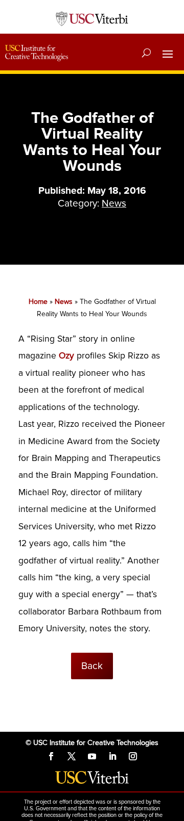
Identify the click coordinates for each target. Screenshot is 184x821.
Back (92, 666)
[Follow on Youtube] (92, 756)
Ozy (66, 355)
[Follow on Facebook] (51, 756)
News (114, 203)
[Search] (146, 53)
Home (38, 301)
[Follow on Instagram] (133, 756)
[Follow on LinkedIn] (112, 756)
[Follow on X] (71, 756)
